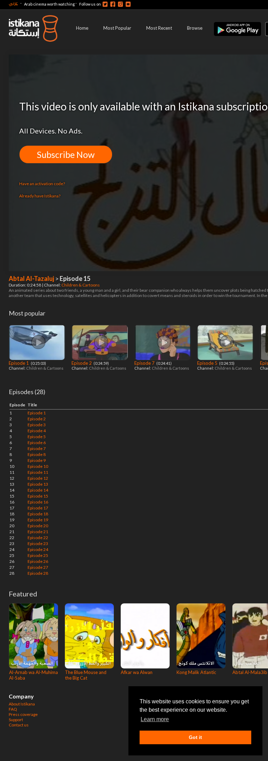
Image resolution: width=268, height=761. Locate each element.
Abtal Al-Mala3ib (249, 672)
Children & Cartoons (80, 285)
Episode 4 (37, 430)
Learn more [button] (155, 719)
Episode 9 (37, 460)
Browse (194, 28)
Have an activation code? (42, 183)
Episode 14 (38, 490)
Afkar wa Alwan (136, 672)
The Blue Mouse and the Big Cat (85, 675)
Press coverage (23, 714)
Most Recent (159, 28)
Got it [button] (195, 737)
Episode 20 (38, 525)
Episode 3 (37, 424)
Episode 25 (38, 555)
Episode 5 (207, 363)
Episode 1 (19, 363)
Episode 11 (38, 472)
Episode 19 (38, 519)
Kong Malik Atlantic (196, 672)
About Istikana (22, 703)
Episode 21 (38, 531)
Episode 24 (38, 549)
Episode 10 (38, 466)
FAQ (13, 709)
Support (16, 719)
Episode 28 (38, 573)
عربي (13, 3)
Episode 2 (82, 363)
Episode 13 (38, 484)
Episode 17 (38, 507)
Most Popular (117, 28)
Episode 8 (37, 454)
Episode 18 (38, 513)
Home (82, 28)
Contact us (19, 724)
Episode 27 (38, 567)
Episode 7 (145, 363)
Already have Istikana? (39, 195)
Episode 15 (38, 496)
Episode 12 (38, 478)
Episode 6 (37, 442)
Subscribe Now (66, 154)
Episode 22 (38, 537)
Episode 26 (38, 561)
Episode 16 (38, 502)
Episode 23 (38, 543)
